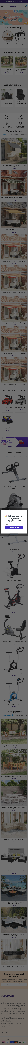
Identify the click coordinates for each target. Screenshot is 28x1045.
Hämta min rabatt (14, 527)
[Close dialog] (26, 511)
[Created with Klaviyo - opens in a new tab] (14, 534)
